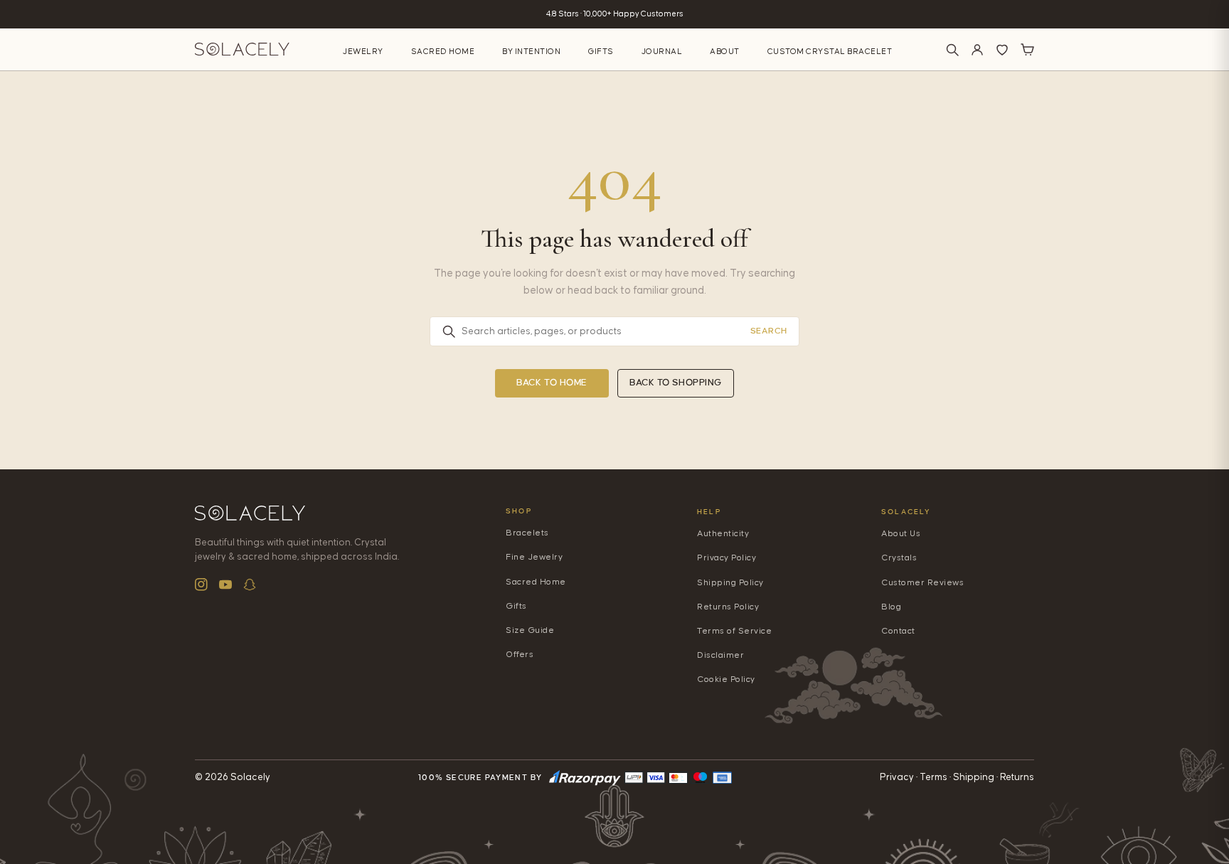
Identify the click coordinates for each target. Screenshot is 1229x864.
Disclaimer (720, 655)
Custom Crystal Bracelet (830, 51)
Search (768, 331)
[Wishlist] (1002, 50)
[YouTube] (225, 584)
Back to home (551, 383)
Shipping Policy (730, 582)
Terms (933, 777)
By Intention (531, 51)
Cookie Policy (726, 679)
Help (709, 512)
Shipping (973, 777)
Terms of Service (734, 631)
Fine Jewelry (534, 557)
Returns (1017, 777)
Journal (662, 51)
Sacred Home (443, 51)
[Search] (952, 50)
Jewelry (363, 51)
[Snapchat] (249, 584)
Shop (519, 511)
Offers (519, 654)
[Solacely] (242, 49)
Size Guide (530, 630)
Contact (898, 631)
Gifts (601, 51)
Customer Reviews (922, 582)
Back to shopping (675, 383)
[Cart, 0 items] (1027, 50)
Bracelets (527, 533)
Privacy (897, 777)
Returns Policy (728, 607)
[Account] (977, 50)
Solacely (906, 512)
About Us (900, 533)
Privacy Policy (726, 557)
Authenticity (723, 533)
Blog (891, 607)
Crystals (899, 557)
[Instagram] (201, 584)
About (725, 51)
